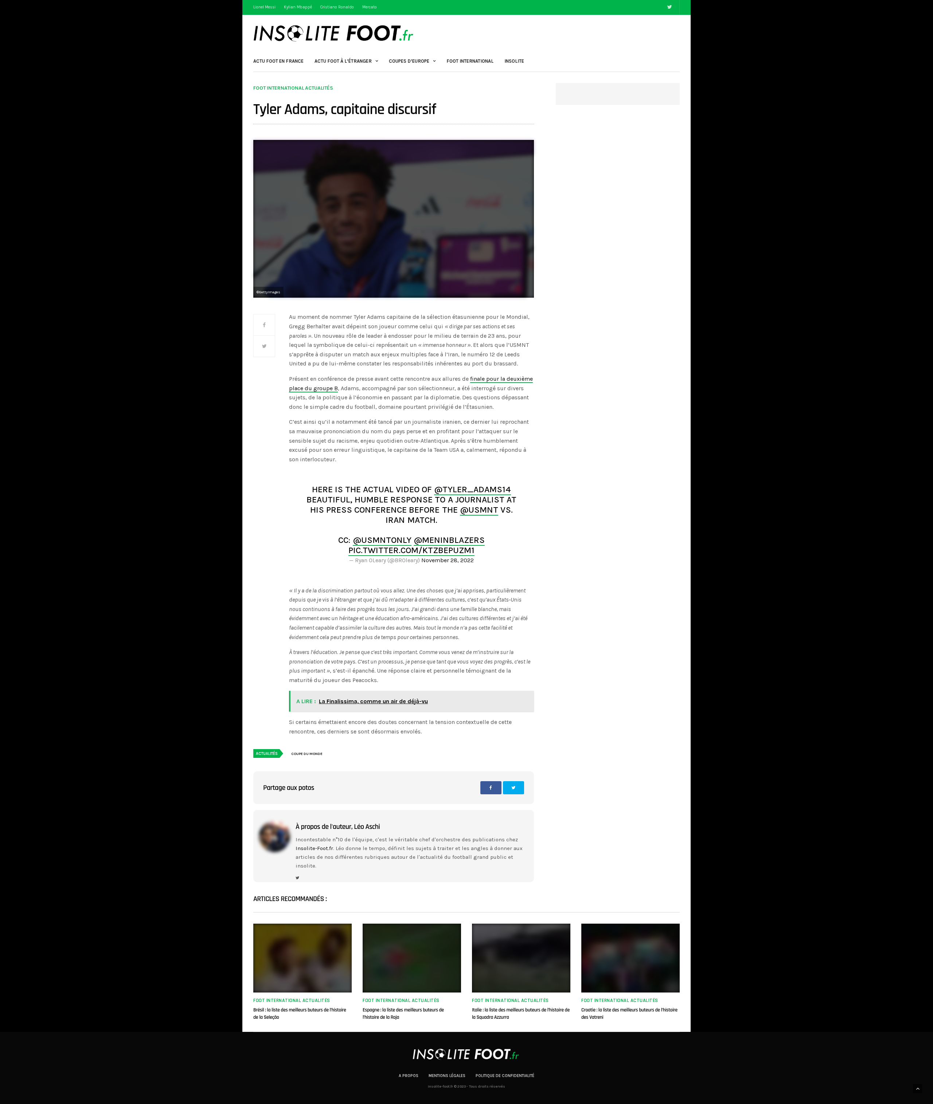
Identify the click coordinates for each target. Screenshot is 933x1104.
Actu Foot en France (278, 61)
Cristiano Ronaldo (337, 7)
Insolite (514, 61)
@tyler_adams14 (472, 489)
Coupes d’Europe (409, 61)
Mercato (369, 7)
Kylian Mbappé (298, 7)
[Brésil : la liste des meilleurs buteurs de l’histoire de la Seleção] (302, 958)
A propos (408, 1075)
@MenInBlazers (449, 540)
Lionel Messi (264, 7)
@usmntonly (382, 540)
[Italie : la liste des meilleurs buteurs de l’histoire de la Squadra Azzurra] (521, 958)
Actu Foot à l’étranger (343, 61)
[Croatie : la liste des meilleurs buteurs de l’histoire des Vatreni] (630, 958)
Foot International (469, 61)
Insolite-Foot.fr (314, 848)
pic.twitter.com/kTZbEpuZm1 (411, 550)
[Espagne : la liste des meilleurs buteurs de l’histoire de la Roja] (412, 958)
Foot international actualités (293, 88)
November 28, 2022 (447, 560)
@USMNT (479, 510)
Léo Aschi (367, 826)
